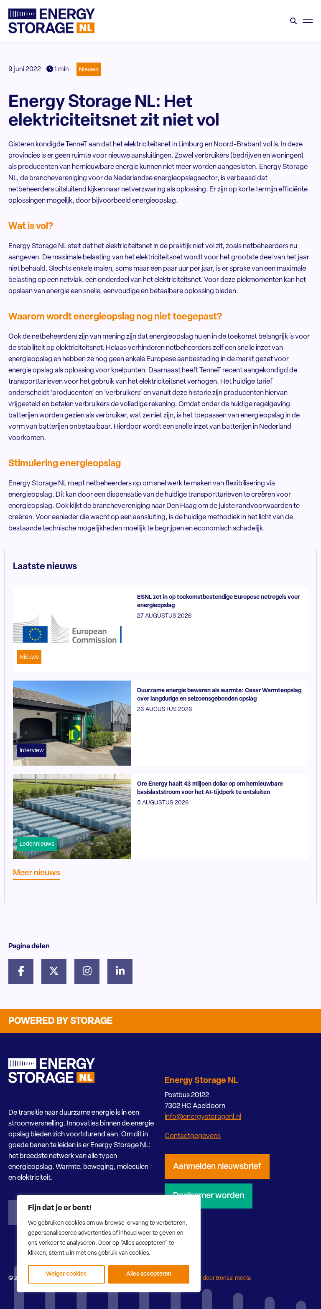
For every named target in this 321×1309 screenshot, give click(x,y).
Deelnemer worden (208, 1196)
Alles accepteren (148, 1274)
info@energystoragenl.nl (203, 1117)
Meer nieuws (36, 873)
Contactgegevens (193, 1136)
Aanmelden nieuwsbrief (217, 1167)
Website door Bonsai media (215, 1278)
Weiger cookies (66, 1274)
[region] (109, 1243)
